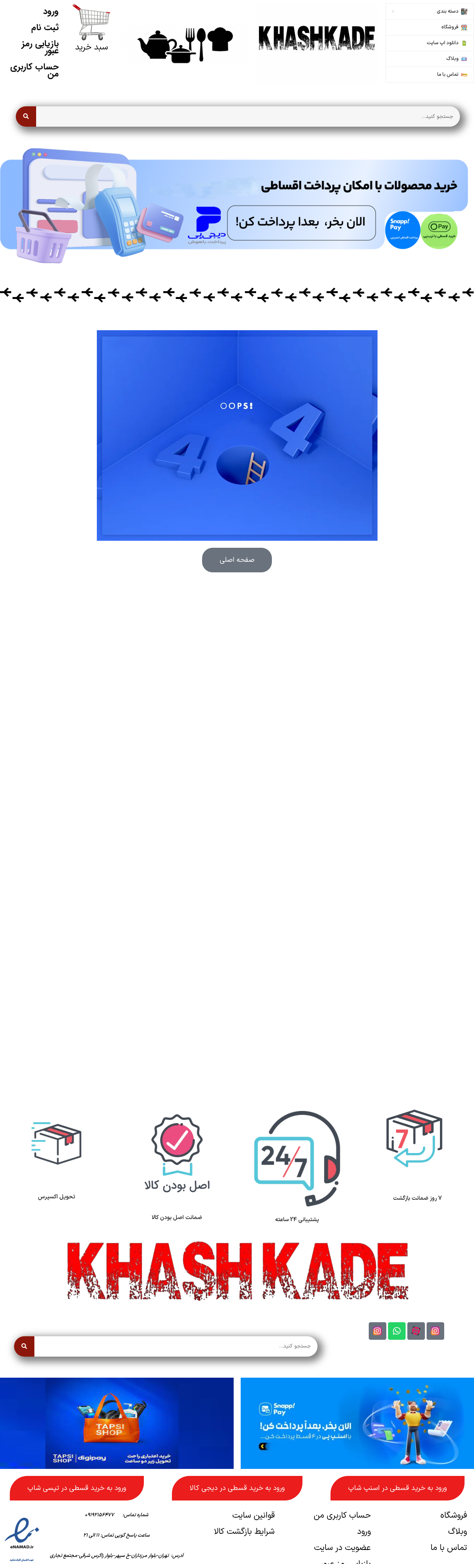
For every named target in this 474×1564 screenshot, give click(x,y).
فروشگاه (453, 1515)
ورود (51, 11)
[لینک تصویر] (316, 44)
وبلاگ (457, 1531)
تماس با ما (448, 1548)
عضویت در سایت (342, 1548)
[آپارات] (416, 1331)
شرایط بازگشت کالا (244, 1531)
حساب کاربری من (34, 70)
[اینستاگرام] (435, 1331)
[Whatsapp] (397, 1331)
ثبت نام (45, 27)
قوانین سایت (253, 1515)
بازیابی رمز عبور (40, 47)
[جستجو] (26, 116)
